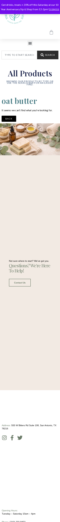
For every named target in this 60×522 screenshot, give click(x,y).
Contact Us (20, 282)
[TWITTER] (20, 437)
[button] (30, 43)
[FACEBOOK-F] (12, 437)
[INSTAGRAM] (4, 437)
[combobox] (19, 55)
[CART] (51, 32)
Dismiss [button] (54, 9)
